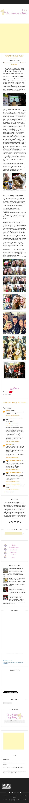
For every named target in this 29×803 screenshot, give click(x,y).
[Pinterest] (15, 792)
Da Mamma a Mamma (15, 795)
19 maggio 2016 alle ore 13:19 (12, 489)
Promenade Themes (12, 799)
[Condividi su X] (8, 394)
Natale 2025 (12, 587)
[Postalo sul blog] (7, 394)
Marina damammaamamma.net (13, 418)
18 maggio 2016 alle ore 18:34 (12, 415)
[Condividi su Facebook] (10, 394)
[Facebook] (9, 792)
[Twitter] (12, 792)
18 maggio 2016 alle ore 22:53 (12, 469)
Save (11, 391)
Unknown (8, 410)
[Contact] (20, 792)
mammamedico (9, 425)
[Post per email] (4, 394)
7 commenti (14, 64)
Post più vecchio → (22, 402)
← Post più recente (6, 402)
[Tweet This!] (8, 391)
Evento (16, 56)
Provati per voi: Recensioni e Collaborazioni (13, 767)
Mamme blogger (14, 58)
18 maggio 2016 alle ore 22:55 (12, 481)
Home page (14, 402)
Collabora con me (7, 761)
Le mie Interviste (7, 770)
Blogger (16, 55)
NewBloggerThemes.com (14, 800)
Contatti (5, 764)
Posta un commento (9, 491)
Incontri (21, 56)
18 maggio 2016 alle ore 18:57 (12, 423)
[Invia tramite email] (6, 394)
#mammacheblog (9, 55)
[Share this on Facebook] (6, 391)
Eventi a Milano (10, 56)
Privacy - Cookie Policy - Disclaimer (11, 772)
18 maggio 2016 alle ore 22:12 (12, 457)
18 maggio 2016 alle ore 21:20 (12, 441)
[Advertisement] (14, 38)
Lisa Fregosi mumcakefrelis (13, 484)
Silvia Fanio (9, 444)
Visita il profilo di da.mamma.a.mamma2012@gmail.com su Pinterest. (13, 662)
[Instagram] (18, 792)
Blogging (21, 55)
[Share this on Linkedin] (13, 391)
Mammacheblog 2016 (14, 60)
